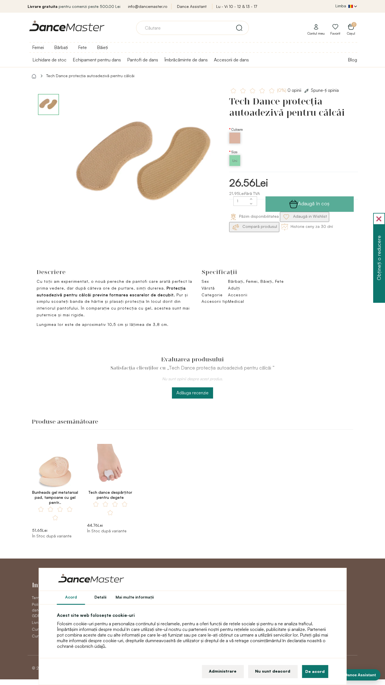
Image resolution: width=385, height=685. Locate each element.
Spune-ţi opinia (325, 90)
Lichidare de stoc (49, 60)
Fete (82, 47)
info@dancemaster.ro (147, 6)
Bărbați (61, 47)
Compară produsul (259, 226)
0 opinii (289, 90)
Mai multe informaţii (135, 597)
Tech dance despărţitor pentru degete (110, 495)
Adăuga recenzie (192, 392)
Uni (234, 161)
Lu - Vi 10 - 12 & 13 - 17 (236, 6)
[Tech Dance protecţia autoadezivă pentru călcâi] (145, 164)
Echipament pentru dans (97, 60)
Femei (38, 47)
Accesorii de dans (231, 60)
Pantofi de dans (142, 60)
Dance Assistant (192, 6)
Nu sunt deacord (272, 671)
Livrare (38, 622)
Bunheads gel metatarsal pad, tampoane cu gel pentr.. (55, 497)
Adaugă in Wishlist (309, 216)
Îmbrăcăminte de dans (186, 60)
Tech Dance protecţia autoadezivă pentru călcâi (90, 75)
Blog (352, 60)
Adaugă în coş (313, 203)
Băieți (102, 47)
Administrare (222, 671)
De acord (315, 671)
